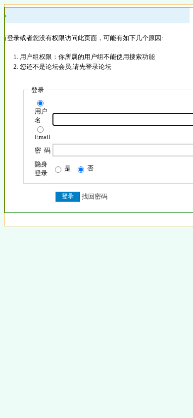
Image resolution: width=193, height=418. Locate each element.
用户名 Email (42, 124)
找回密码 (94, 196)
